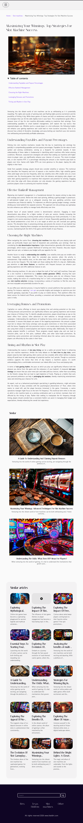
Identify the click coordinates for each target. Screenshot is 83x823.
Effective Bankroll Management (19, 87)
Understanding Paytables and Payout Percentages (26, 83)
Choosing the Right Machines (19, 92)
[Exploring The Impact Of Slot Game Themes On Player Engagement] (41, 598)
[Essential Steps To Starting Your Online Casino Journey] (19, 634)
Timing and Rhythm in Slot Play (19, 101)
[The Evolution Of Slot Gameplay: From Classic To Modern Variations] (19, 743)
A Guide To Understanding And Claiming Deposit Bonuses (41, 458)
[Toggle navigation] (6, 4)
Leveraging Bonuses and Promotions (21, 97)
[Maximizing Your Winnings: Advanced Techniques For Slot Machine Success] (41, 487)
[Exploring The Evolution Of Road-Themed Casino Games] (41, 634)
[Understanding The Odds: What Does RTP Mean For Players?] (41, 537)
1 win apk (32, 290)
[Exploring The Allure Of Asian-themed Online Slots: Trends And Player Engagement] (63, 707)
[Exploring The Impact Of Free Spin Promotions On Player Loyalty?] (63, 598)
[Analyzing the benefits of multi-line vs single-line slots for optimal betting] (63, 634)
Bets (22, 803)
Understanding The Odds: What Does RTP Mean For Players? (41, 558)
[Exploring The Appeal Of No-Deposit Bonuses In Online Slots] (19, 707)
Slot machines (18, 16)
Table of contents (19, 78)
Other (61, 803)
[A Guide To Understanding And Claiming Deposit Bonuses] (41, 437)
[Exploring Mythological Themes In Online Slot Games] (19, 598)
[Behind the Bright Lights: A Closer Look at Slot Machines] (63, 743)
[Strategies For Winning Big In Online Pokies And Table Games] (63, 671)
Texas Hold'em (35, 805)
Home (8, 16)
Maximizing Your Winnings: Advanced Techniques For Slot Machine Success (41, 508)
